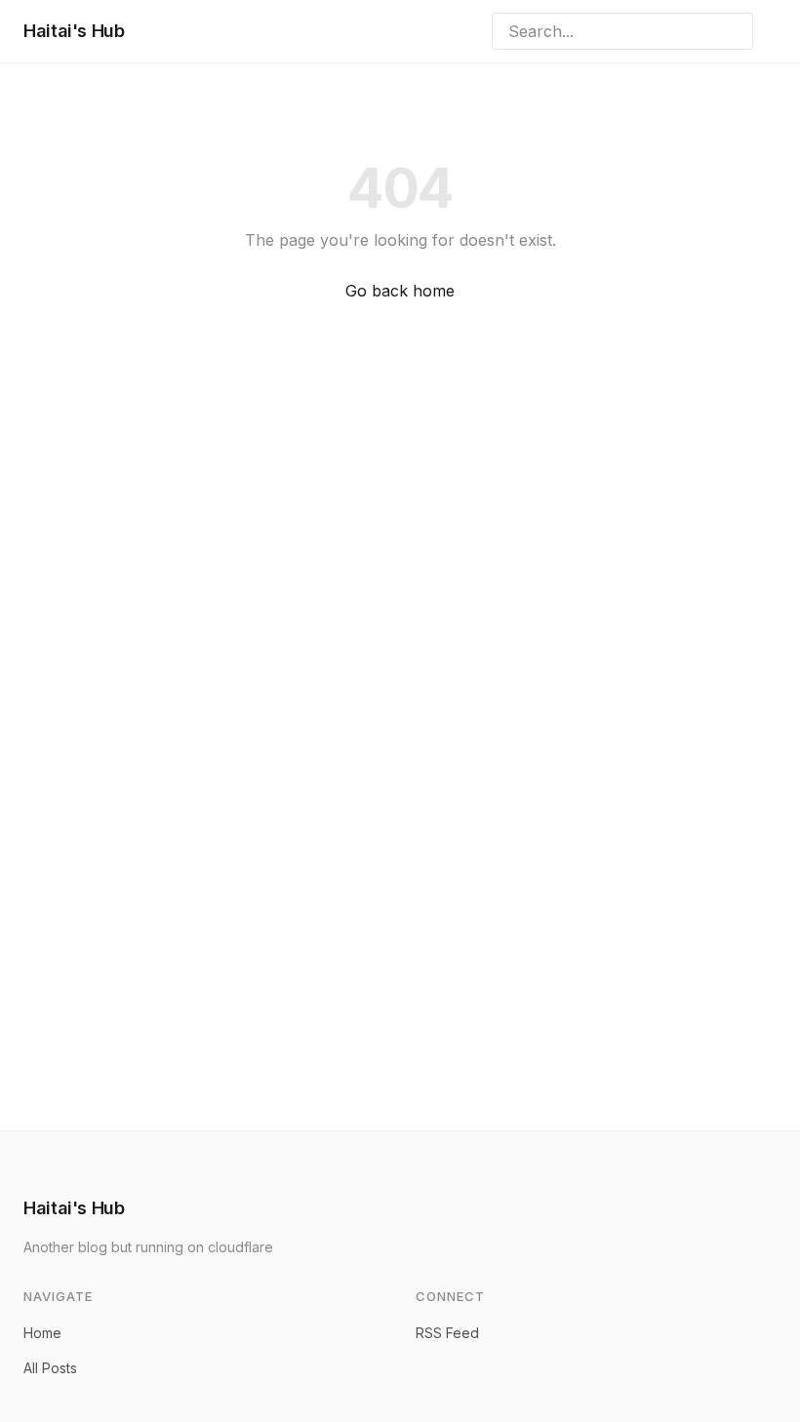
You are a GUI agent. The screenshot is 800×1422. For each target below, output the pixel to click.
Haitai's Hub (74, 30)
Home (42, 1332)
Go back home (400, 290)
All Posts (50, 1368)
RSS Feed (447, 1332)
